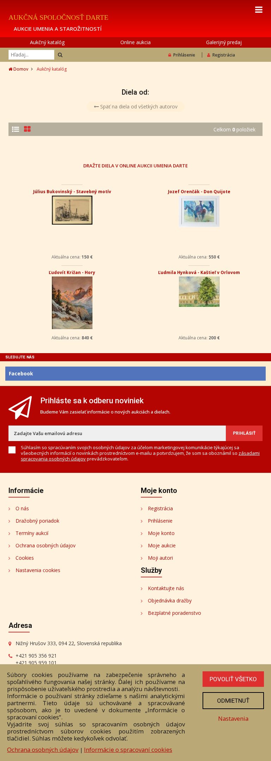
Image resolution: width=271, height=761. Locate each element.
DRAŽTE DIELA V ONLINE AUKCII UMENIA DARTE (135, 165)
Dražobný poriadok (37, 520)
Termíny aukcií (32, 533)
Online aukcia (135, 42)
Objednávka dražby (170, 600)
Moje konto (161, 533)
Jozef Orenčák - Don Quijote (199, 192)
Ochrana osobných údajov (46, 545)
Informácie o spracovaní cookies (128, 749)
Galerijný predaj (224, 42)
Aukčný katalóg (47, 42)
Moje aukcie (162, 545)
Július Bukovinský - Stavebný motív (72, 192)
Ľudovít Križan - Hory (72, 272)
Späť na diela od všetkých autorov (138, 106)
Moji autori (160, 557)
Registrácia (223, 55)
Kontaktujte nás (166, 588)
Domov (20, 69)
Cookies (25, 557)
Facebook (21, 373)
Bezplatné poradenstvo (174, 613)
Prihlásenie (184, 55)
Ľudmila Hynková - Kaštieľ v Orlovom (199, 272)
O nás (22, 508)
